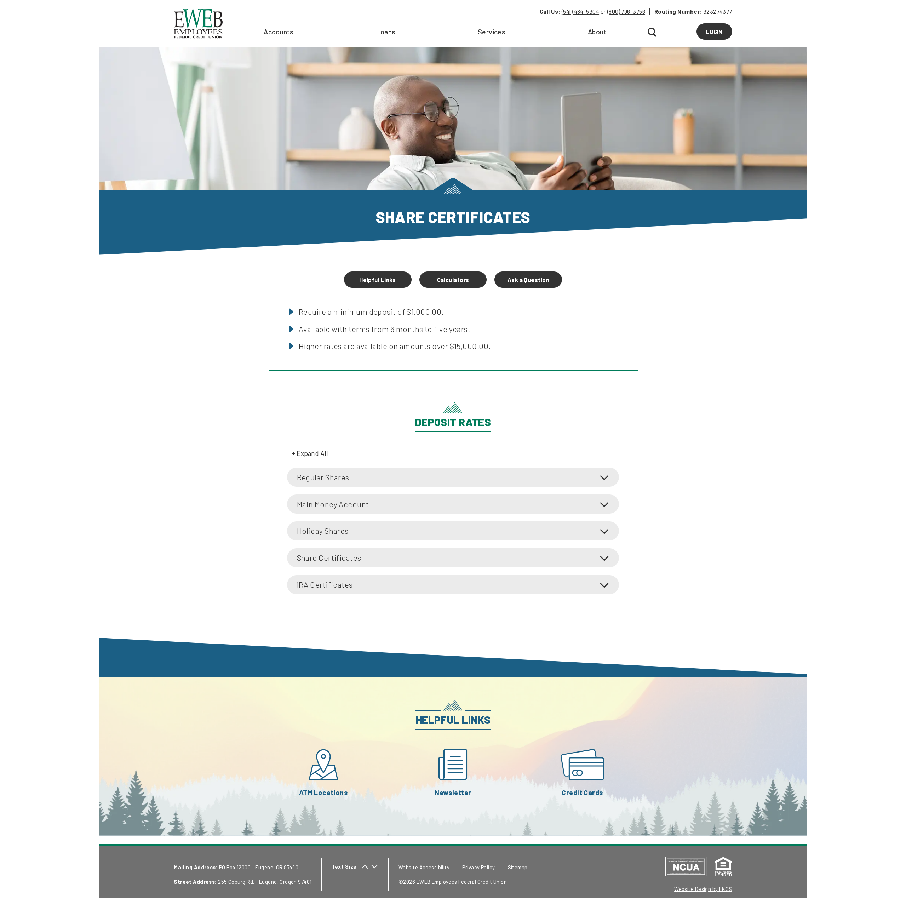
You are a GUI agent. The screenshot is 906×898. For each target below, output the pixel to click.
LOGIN (719, 34)
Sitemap (518, 867)
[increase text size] (365, 866)
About (597, 31)
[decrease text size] (374, 866)
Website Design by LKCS (703, 889)
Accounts (279, 31)
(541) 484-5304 (580, 11)
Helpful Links (377, 279)
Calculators (453, 279)
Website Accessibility (423, 867)
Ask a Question (528, 279)
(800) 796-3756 (626, 11)
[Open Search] (653, 33)
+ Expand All (310, 453)
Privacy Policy (478, 867)
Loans (385, 31)
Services (492, 31)
